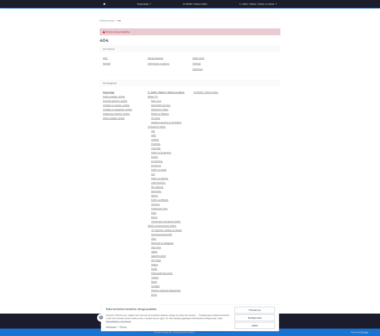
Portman (155, 204)
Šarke (154, 281)
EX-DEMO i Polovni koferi (206, 92)
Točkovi (155, 277)
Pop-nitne (156, 247)
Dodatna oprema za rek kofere (166, 122)
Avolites (155, 139)
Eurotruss (156, 165)
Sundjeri (155, 286)
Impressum (111, 327)
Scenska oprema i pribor (115, 100)
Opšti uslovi (198, 58)
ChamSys (155, 143)
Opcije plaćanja (155, 58)
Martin (154, 195)
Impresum (198, 69)
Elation (154, 156)
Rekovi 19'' (153, 96)
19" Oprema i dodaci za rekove (166, 230)
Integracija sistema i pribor (116, 113)
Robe (153, 212)
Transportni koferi (157, 126)
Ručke (154, 268)
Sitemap (197, 63)
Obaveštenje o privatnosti (118, 321)
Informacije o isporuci (158, 63)
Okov (153, 238)
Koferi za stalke (158, 169)
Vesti (105, 58)
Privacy (123, 327)
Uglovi (154, 251)
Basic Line (156, 100)
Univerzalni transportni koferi (166, 221)
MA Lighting (157, 187)
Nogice (154, 264)
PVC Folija (156, 260)
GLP (153, 174)
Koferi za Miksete (159, 199)
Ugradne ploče (158, 255)
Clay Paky (155, 148)
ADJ (153, 131)
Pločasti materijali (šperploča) (165, 290)
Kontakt (106, 63)
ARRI (153, 135)
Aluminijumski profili (161, 234)
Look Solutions (158, 182)
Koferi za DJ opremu (161, 152)
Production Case (159, 208)
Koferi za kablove (159, 178)
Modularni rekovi (159, 109)
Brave (154, 294)
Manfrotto (156, 191)
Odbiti (255, 325)
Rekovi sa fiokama (160, 113)
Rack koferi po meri (160, 105)
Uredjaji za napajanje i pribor (117, 109)
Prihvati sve (255, 310)
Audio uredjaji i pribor (114, 96)
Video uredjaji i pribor (114, 118)
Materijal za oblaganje (162, 243)
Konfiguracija (255, 318)
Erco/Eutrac (157, 161)
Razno (154, 217)
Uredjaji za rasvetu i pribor (116, 105)
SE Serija (155, 118)
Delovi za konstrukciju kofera (162, 225)
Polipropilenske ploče (161, 273)
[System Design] (104, 4)
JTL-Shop (364, 332)
